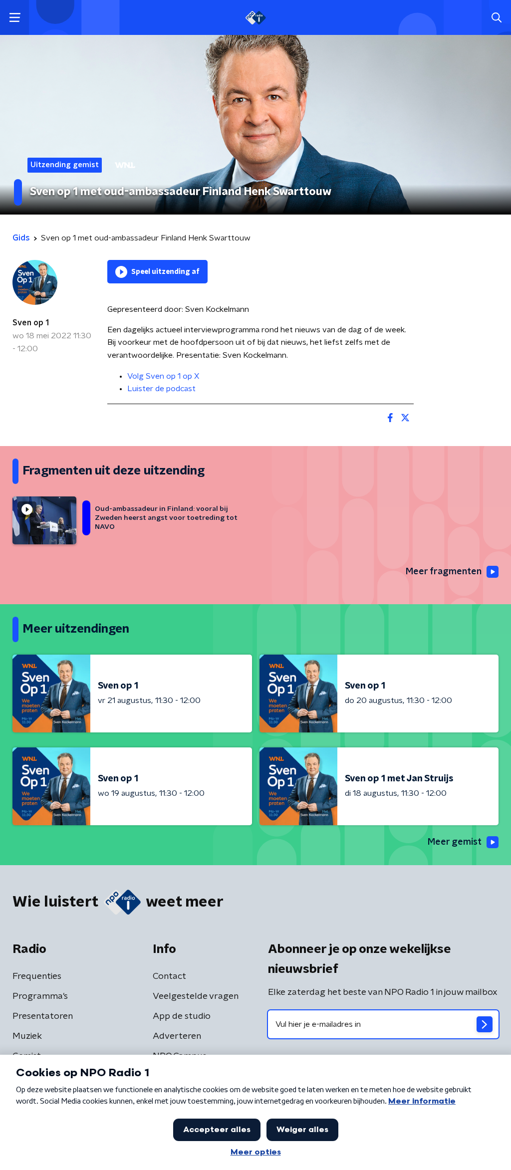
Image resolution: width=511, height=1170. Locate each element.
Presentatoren (42, 1016)
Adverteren (177, 1036)
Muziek (27, 1036)
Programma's (40, 996)
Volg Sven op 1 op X (163, 376)
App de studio (182, 1016)
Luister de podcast (161, 389)
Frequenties (36, 976)
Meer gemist (455, 842)
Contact (169, 976)
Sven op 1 (30, 323)
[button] (14, 17)
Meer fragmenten (444, 571)
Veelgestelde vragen (196, 996)
